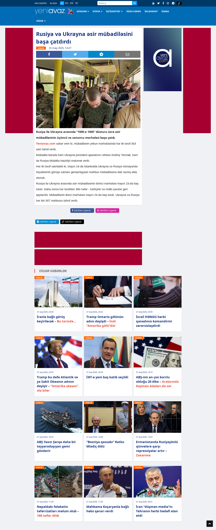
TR (76, 3)
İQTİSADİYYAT (113, 11)
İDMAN (165, 11)
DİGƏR (39, 20)
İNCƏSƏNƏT (151, 11)
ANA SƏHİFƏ (40, 3)
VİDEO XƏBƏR (133, 11)
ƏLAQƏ (53, 3)
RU (66, 3)
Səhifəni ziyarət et (81, 212)
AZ (62, 3)
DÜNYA (96, 11)
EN (71, 3)
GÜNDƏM (82, 11)
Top (210, 523)
